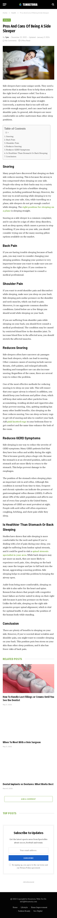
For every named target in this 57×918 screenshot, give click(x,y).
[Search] (52, 4)
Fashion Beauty (24, 911)
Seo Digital (37, 911)
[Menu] (4, 4)
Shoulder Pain (12, 143)
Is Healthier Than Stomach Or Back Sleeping (26, 153)
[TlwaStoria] (28, 4)
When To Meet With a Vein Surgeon (22, 742)
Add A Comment (28, 799)
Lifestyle (24, 907)
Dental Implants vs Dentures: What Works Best (28, 784)
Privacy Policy (25, 868)
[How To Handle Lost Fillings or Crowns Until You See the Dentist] (28, 678)
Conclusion (11, 156)
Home (15, 907)
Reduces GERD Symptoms (18, 149)
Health (7, 20)
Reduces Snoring (14, 146)
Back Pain (10, 139)
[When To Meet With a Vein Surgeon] (28, 723)
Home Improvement (39, 907)
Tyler (7, 37)
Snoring (9, 136)
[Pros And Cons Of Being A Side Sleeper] (28, 63)
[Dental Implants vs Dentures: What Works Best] (28, 765)
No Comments (11, 40)
